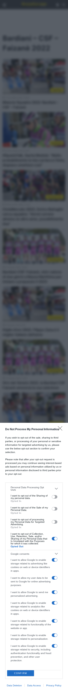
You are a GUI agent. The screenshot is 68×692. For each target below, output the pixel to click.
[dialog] (34, 557)
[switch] (54, 497)
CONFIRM (20, 673)
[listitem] (34, 488)
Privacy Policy (53, 685)
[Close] (61, 429)
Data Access (34, 685)
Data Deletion (14, 685)
